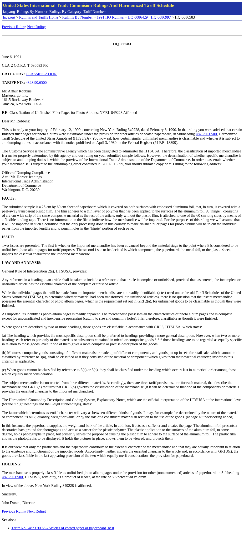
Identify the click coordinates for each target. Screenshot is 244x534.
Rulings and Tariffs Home (38, 17)
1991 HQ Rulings (110, 17)
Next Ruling (36, 27)
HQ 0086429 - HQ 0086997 (149, 17)
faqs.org (9, 12)
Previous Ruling (14, 27)
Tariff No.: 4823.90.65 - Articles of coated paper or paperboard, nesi (62, 528)
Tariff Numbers (94, 12)
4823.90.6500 (36, 83)
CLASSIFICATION (41, 74)
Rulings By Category (65, 12)
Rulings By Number (32, 12)
